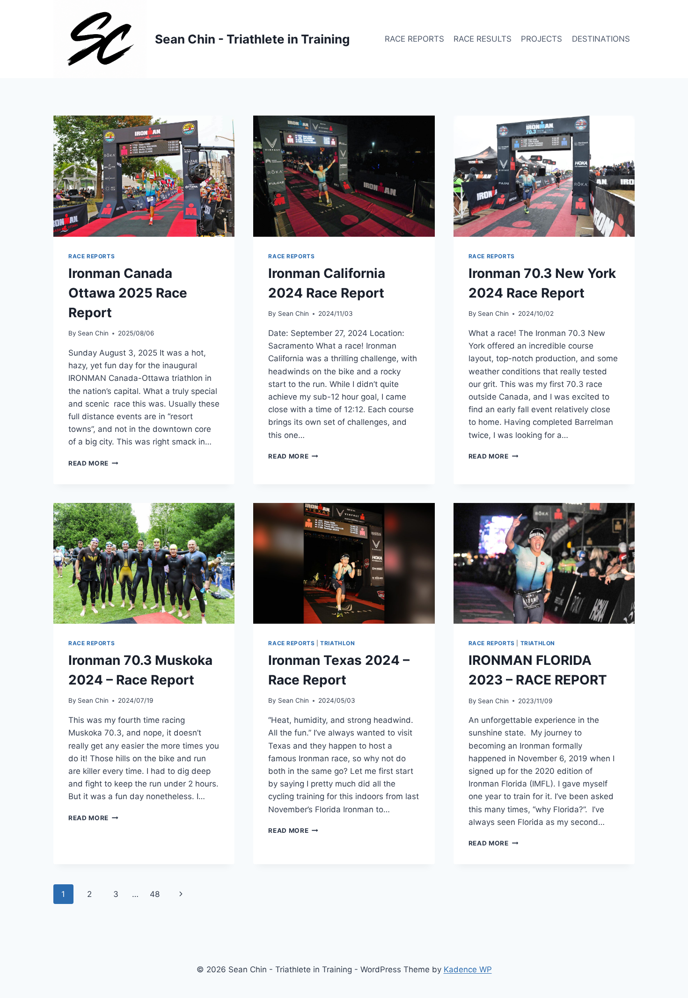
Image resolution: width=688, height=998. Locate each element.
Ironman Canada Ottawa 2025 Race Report (127, 293)
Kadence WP (468, 969)
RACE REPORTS (414, 39)
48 (155, 894)
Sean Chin (93, 333)
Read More (93, 463)
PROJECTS (541, 39)
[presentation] (143, 176)
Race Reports (91, 256)
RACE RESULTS (483, 39)
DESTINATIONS (601, 39)
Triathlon (337, 643)
